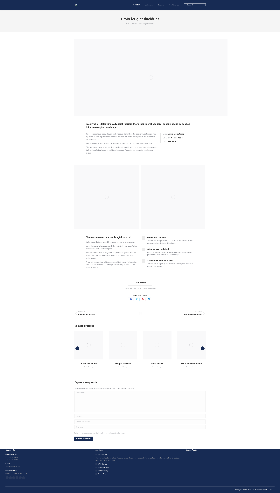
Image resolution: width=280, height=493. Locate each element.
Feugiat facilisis (123, 363)
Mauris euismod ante (191, 363)
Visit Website (140, 283)
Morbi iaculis (157, 363)
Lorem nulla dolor (89, 363)
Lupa (85, 345)
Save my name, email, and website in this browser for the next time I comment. (100, 433)
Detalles (91, 345)
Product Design (136, 288)
